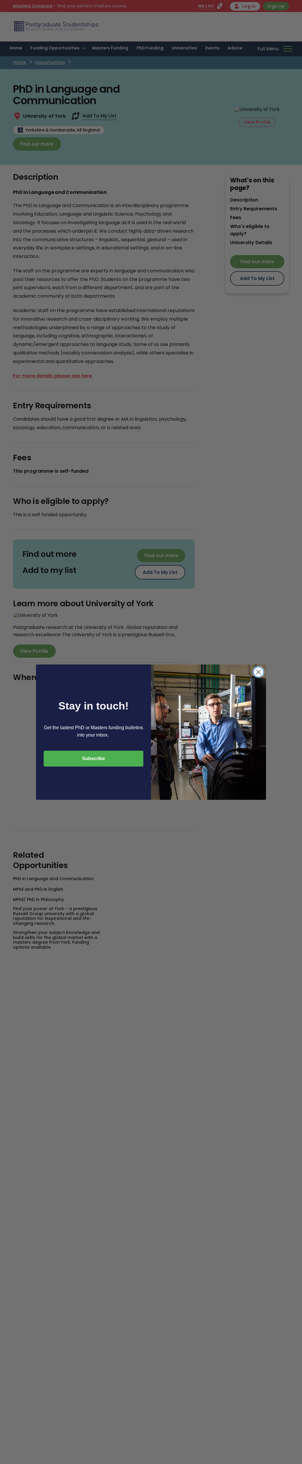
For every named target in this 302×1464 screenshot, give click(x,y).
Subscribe (93, 758)
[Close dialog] (258, 672)
